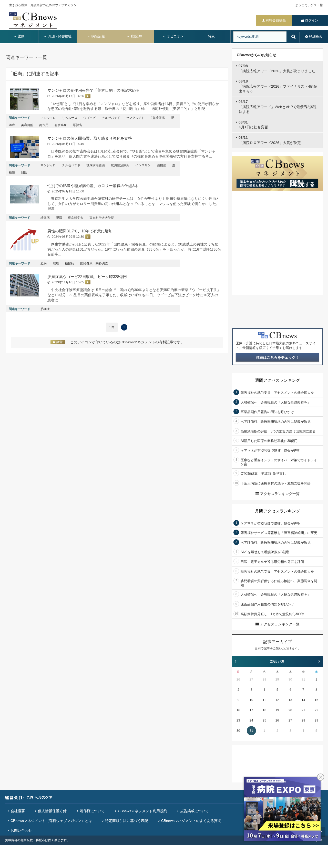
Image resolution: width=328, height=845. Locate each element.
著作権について (92, 811)
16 (238, 710)
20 (290, 710)
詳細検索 (315, 36)
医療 (21, 36)
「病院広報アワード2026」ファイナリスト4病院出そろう (278, 86)
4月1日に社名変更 (253, 124)
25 (264, 720)
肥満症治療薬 (120, 165)
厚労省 (77, 125)
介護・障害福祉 (59, 36)
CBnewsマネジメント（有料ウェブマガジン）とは (51, 821)
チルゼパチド (111, 118)
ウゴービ (89, 118)
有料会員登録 (276, 20)
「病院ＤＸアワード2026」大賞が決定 (270, 140)
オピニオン (174, 36)
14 (303, 700)
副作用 (43, 125)
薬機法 (161, 165)
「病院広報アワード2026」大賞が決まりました (277, 68)
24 (251, 720)
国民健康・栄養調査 (94, 263)
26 (238, 679)
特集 (211, 36)
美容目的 (27, 125)
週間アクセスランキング (277, 380)
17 (251, 710)
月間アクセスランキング (277, 511)
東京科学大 (75, 218)
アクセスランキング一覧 (280, 494)
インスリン (143, 165)
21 (303, 710)
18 (264, 710)
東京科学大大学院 (101, 218)
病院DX (136, 36)
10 (251, 700)
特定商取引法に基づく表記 (126, 821)
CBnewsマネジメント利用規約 (142, 811)
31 (303, 679)
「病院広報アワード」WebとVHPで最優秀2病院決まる (277, 107)
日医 (24, 172)
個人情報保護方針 (52, 811)
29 (277, 679)
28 (264, 679)
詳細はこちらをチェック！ (277, 357)
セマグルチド (135, 118)
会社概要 (18, 811)
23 (238, 720)
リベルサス (69, 118)
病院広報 (97, 36)
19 (277, 710)
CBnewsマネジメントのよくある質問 (191, 821)
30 (290, 679)
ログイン (311, 20)
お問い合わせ (21, 830)
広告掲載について (194, 811)
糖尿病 (45, 218)
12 (277, 700)
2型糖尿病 (158, 118)
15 (316, 700)
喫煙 (56, 263)
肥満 (59, 218)
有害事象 (61, 125)
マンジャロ (48, 118)
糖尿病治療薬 (95, 165)
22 (316, 710)
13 (290, 700)
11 (264, 700)
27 (251, 679)
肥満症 (45, 309)
